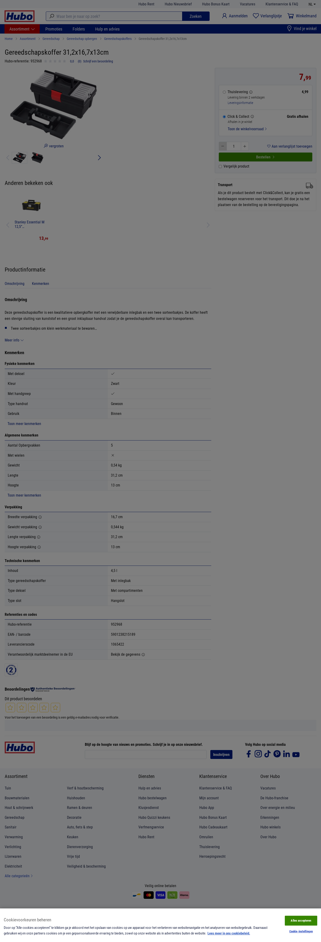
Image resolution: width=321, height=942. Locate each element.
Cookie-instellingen (301, 931)
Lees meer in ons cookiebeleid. (228, 933)
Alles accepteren (301, 920)
